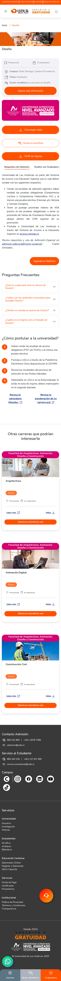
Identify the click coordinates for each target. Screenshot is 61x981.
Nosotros (6, 823)
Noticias (6, 829)
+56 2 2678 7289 (32, 739)
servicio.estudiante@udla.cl (20, 764)
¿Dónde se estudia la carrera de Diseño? (27, 310)
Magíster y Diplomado (12, 866)
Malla (48, 512)
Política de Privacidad (12, 902)
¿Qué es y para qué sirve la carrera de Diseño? (25, 286)
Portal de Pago (9, 882)
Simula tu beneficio (11, 2)
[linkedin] (39, 779)
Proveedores (8, 888)
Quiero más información (30, 91)
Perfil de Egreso (33, 156)
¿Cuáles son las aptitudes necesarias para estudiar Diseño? (27, 299)
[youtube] (50, 779)
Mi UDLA (6, 843)
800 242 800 (13, 739)
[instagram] (17, 779)
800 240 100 (13, 759)
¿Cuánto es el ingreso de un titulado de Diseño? (26, 321)
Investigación (8, 826)
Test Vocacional (27, 2)
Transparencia (9, 908)
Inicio (4, 25)
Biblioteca (7, 849)
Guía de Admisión (52, 2)
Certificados (8, 885)
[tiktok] (6, 787)
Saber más (11, 512)
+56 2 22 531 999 (32, 759)
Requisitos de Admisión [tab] (16, 166)
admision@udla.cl (16, 745)
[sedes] (6, 779)
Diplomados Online (11, 862)
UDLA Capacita (9, 869)
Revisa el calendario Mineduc (15, 398)
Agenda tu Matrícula (44, 261)
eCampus (6, 846)
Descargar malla (33, 129)
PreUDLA (39, 2)
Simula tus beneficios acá (30, 522)
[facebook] (28, 779)
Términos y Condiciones (13, 905)
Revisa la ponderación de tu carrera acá (46, 398)
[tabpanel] (30, 211)
